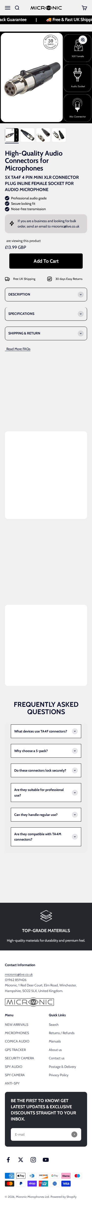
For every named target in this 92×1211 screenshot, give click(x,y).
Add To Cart (46, 261)
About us (55, 1050)
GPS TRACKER (15, 1050)
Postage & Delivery (62, 1066)
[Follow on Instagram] (33, 1159)
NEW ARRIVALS (16, 1024)
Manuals (55, 1041)
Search (54, 1024)
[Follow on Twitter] (20, 1159)
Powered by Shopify (64, 1197)
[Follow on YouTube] (45, 1159)
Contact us (57, 1058)
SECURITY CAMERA (19, 1058)
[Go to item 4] (59, 135)
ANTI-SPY (12, 1083)
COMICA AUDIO (17, 1041)
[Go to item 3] (43, 135)
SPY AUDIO (13, 1066)
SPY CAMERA (15, 1075)
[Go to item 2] (27, 135)
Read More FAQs (17, 349)
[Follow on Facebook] (8, 1159)
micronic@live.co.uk (65, 226)
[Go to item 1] (12, 135)
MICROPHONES (17, 1033)
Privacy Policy (58, 1075)
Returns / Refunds (62, 1033)
